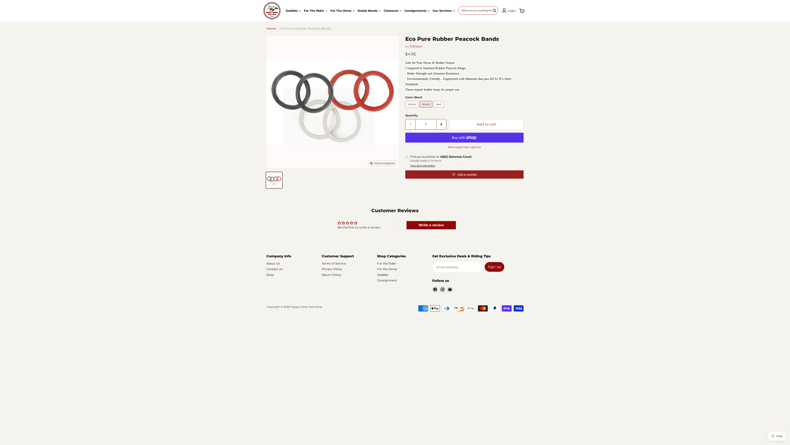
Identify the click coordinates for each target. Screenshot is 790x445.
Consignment (387, 280)
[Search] (495, 10)
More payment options (464, 147)
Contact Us (274, 269)
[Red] (439, 108)
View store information (422, 165)
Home (271, 28)
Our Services (442, 11)
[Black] (426, 108)
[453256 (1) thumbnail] (274, 180)
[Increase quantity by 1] (442, 124)
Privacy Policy (332, 269)
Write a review (431, 225)
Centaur (416, 46)
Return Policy (331, 275)
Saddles (292, 11)
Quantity (411, 115)
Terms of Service (334, 263)
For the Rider (314, 11)
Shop (270, 275)
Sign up (494, 267)
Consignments (415, 11)
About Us (273, 263)
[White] (412, 108)
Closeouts (391, 11)
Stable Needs (368, 11)
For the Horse (341, 11)
